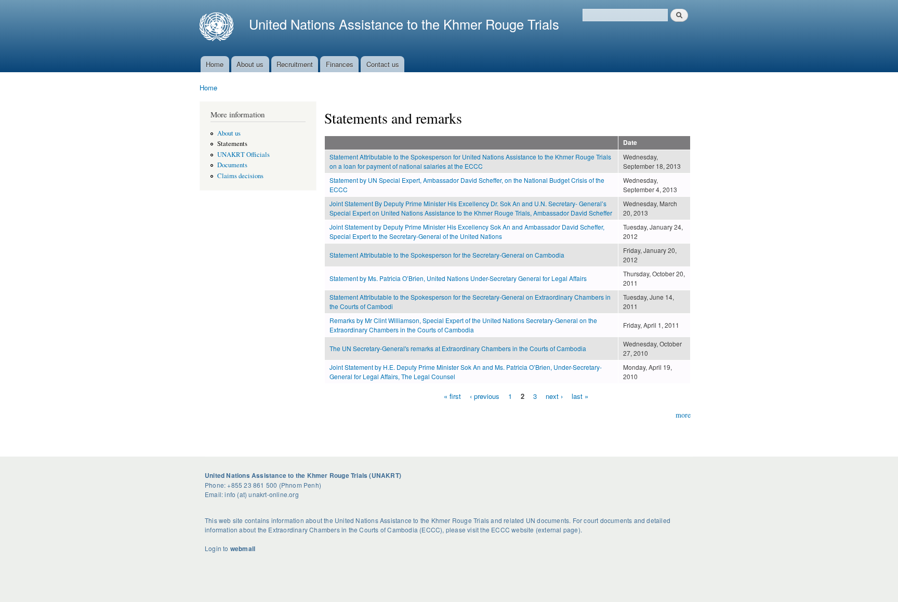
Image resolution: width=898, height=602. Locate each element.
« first (452, 395)
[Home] (220, 28)
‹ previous (484, 395)
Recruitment (294, 64)
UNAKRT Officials (243, 154)
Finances (339, 64)
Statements (232, 143)
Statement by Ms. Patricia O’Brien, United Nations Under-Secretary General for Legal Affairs (458, 278)
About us (249, 64)
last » (580, 395)
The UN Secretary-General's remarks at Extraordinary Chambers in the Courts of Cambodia (457, 348)
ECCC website (512, 529)
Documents (232, 164)
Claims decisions (240, 175)
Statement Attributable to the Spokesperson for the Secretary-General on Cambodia (446, 254)
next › (554, 395)
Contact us (382, 64)
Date (630, 142)
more (683, 415)
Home (214, 64)
